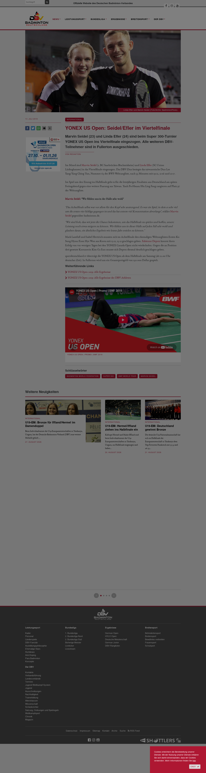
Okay (193, 766)
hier (194, 761)
